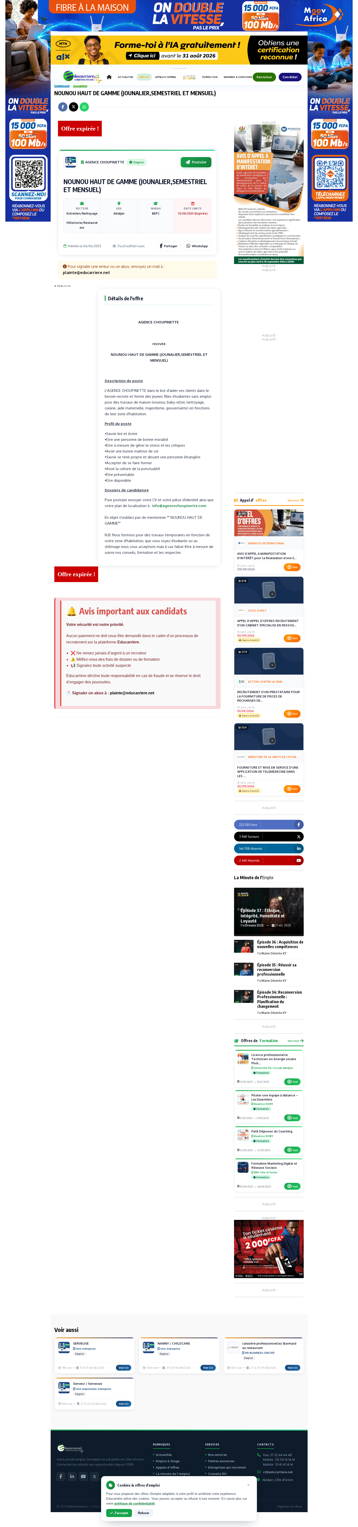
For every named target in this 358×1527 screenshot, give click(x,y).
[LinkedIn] (72, 1476)
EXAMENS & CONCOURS (238, 77)
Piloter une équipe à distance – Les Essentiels (274, 1097)
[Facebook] (61, 1476)
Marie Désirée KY (274, 953)
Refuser (143, 1513)
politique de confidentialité (134, 1503)
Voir (295, 567)
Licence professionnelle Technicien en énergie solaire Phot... (273, 1059)
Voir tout (293, 500)
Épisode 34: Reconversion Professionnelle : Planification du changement (279, 999)
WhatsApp (200, 246)
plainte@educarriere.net (132, 693)
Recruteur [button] (264, 77)
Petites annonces (221, 1461)
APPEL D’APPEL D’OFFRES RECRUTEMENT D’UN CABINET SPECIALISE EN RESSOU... (268, 623)
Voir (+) (123, 1367)
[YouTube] (83, 1476)
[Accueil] (109, 77)
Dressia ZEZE (254, 925)
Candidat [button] (290, 77)
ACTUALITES (125, 77)
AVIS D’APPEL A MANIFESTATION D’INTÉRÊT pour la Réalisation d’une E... (266, 556)
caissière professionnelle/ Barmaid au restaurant (269, 1345)
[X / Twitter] (94, 1476)
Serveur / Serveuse (87, 1384)
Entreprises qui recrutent (227, 1467)
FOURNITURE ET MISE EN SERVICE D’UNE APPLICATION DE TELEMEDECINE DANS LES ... (267, 771)
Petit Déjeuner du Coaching (271, 1131)
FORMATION (209, 77)
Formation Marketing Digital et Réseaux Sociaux (274, 1165)
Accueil (62, 85)
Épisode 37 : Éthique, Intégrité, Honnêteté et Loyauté (263, 915)
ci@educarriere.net (278, 1472)
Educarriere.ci (77, 1506)
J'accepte (121, 1513)
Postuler (199, 162)
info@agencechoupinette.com (179, 505)
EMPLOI (144, 77)
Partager (170, 246)
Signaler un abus (289, 1506)
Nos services (217, 1455)
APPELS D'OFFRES (165, 77)
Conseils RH (217, 1474)
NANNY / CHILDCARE (174, 1343)
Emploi (80, 85)
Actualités (164, 1455)
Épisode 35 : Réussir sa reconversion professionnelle (276, 969)
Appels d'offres (167, 1467)
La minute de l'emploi (173, 1474)
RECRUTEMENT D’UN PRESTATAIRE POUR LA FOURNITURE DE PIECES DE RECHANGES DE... (268, 696)
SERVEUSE (81, 1343)
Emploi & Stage (167, 1461)
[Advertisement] (73, 362)
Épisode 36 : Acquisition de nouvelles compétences (280, 944)
